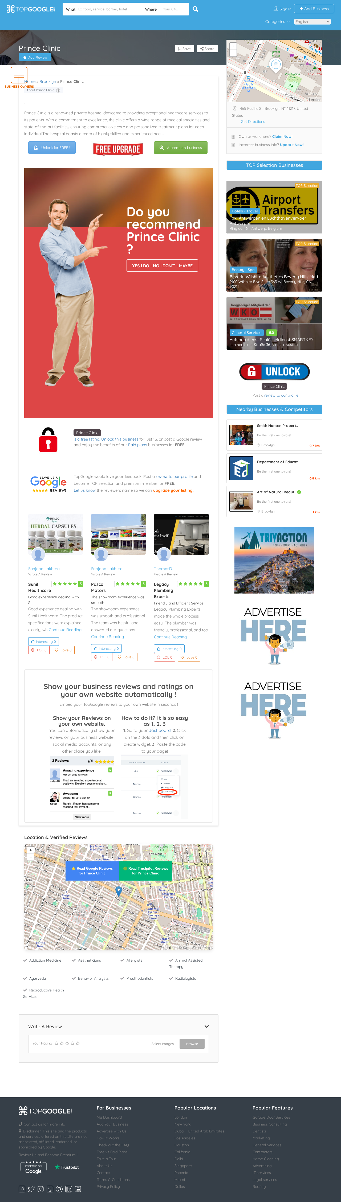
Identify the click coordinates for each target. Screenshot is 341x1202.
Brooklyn (47, 81)
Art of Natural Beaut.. (277, 492)
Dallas (179, 1186)
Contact (103, 1172)
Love (66, 650)
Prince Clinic (87, 432)
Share (209, 48)
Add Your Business (112, 1124)
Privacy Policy (108, 1186)
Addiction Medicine (45, 960)
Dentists (260, 1131)
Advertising (262, 1165)
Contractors (263, 1151)
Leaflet (169, 947)
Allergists (134, 960)
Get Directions (253, 121)
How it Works (108, 1138)
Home (29, 81)
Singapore (183, 1165)
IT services (262, 1172)
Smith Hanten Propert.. (277, 425)
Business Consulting (270, 1124)
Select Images (163, 1044)
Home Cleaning (266, 1158)
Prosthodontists (140, 978)
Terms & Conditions (113, 1179)
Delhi (178, 1158)
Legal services (265, 1179)
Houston (181, 1145)
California (182, 1151)
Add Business (316, 8)
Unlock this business (119, 439)
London (180, 1117)
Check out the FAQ (113, 1145)
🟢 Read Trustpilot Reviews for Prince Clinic (145, 870)
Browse (192, 1044)
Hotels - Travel (245, 211)
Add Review (37, 57)
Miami (179, 1179)
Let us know (85, 490)
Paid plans (137, 444)
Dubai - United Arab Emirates (199, 1131)
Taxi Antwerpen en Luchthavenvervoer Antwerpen (268, 220)
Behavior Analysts (93, 978)
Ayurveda (37, 978)
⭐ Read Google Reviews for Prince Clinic (92, 870)
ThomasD (163, 568)
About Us (104, 1165)
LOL (42, 650)
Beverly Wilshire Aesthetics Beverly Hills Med (274, 276)
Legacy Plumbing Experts (163, 590)
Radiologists (185, 978)
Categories (275, 21)
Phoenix (181, 1172)
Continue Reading (65, 629)
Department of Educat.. (278, 461)
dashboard (160, 730)
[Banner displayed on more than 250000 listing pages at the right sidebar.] (274, 634)
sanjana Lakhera (44, 568)
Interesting (46, 641)
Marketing (261, 1138)
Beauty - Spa (243, 269)
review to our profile (174, 476)
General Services (247, 332)
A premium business (184, 147)
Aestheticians (89, 960)
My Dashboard (109, 1117)
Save (186, 48)
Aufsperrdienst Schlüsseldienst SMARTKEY (271, 339)
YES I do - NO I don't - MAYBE (162, 265)
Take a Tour (106, 1158)
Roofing (259, 1186)
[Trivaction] (274, 560)
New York (182, 1124)
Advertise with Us (112, 1131)
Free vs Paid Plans (112, 1151)
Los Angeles (184, 1138)
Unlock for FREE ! (55, 147)
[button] (19, 75)
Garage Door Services (271, 1117)
